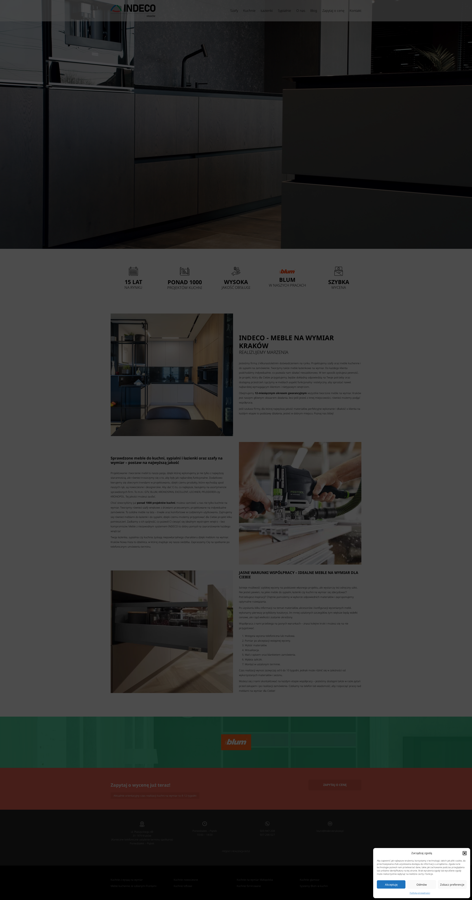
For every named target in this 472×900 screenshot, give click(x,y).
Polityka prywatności (420, 892)
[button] (464, 853)
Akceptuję (391, 884)
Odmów (422, 884)
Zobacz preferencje (452, 884)
